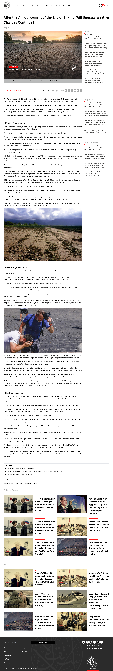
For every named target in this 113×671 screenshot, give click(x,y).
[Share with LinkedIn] (78, 90)
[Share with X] (69, 90)
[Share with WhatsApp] (72, 90)
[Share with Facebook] (66, 90)
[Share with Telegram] (75, 90)
